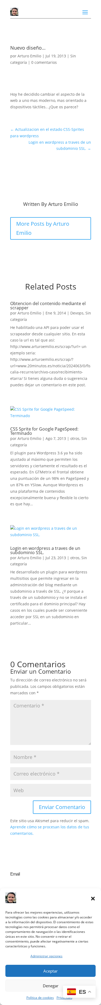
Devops (76, 313)
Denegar (50, 985)
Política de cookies (40, 997)
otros (74, 438)
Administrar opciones (46, 956)
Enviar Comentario (62, 807)
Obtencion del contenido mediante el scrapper (48, 306)
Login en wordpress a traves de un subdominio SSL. (45, 550)
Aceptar (50, 971)
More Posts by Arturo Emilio (42, 228)
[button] (93, 898)
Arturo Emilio (29, 55)
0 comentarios (44, 62)
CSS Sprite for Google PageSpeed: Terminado (44, 431)
